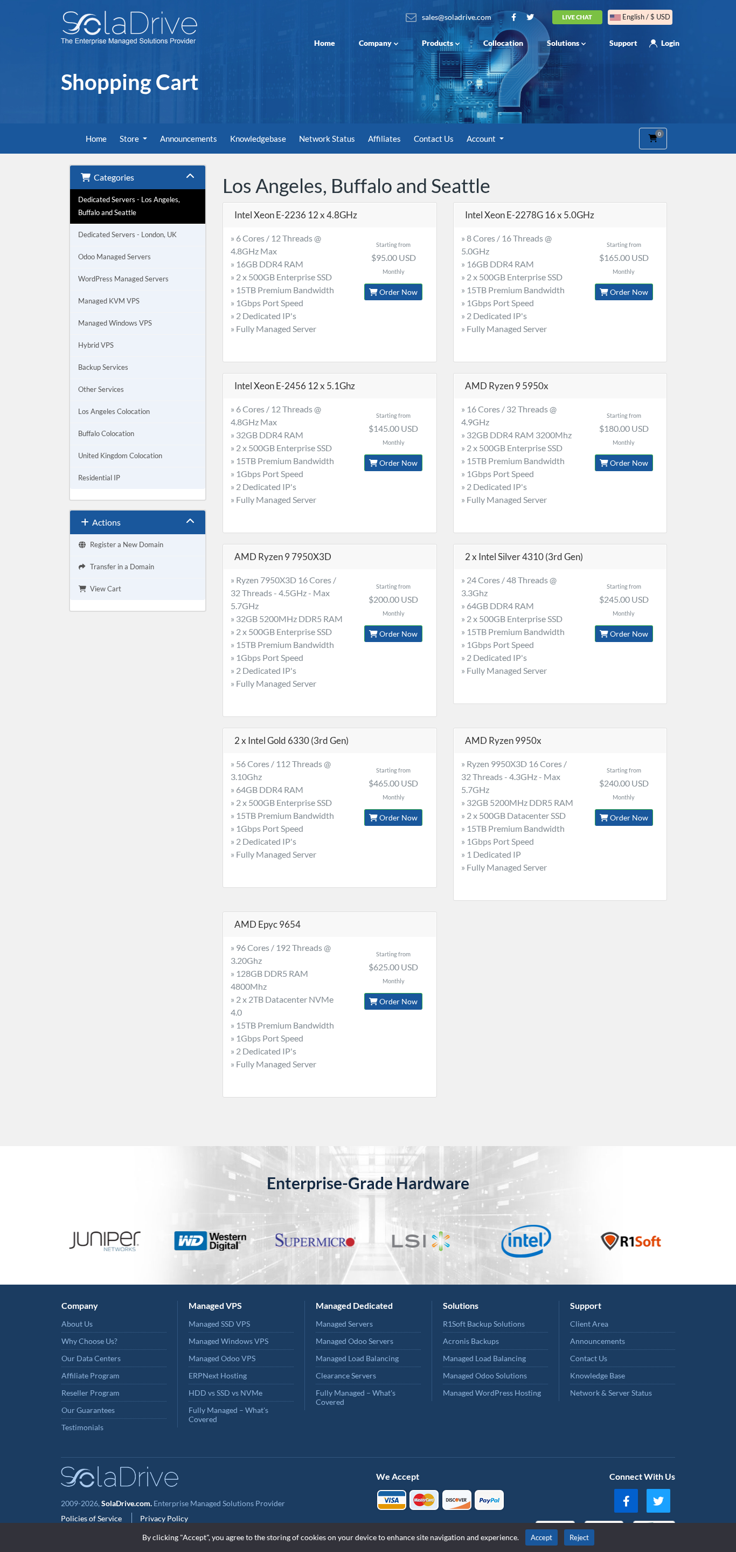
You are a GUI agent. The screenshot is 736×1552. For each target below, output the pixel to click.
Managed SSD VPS (219, 1323)
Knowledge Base (597, 1375)
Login (670, 42)
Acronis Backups (471, 1341)
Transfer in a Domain (120, 567)
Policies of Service (92, 1518)
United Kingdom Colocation (120, 456)
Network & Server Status (611, 1392)
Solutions (563, 42)
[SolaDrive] (132, 28)
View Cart (104, 589)
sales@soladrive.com (456, 17)
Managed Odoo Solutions (485, 1375)
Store (130, 138)
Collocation (503, 42)
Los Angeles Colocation (114, 412)
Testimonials (82, 1427)
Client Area (589, 1323)
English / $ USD (645, 16)
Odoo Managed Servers (114, 257)
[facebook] (626, 1501)
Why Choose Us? (89, 1341)
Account (482, 138)
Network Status (327, 138)
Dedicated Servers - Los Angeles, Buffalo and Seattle (129, 206)
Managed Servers (344, 1323)
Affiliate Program (90, 1375)
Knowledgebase (258, 138)
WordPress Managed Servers (123, 279)
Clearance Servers (346, 1375)
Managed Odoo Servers (354, 1341)
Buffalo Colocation (106, 434)
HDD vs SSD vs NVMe (225, 1392)
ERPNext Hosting (218, 1375)
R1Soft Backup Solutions (484, 1323)
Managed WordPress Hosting (492, 1392)
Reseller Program (90, 1392)
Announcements (188, 138)
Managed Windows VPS (115, 323)
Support (623, 42)
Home (324, 42)
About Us (77, 1323)
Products (437, 42)
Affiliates (384, 138)
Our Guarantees (88, 1410)
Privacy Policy (164, 1518)
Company (375, 42)
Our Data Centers (91, 1358)
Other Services (101, 389)
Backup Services (103, 367)
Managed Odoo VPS (222, 1358)
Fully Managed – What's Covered (228, 1414)
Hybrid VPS (96, 345)
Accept (541, 1537)
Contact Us (434, 138)
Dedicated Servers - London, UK (127, 235)
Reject (579, 1537)
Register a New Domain (125, 545)
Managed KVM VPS (109, 301)
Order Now (398, 291)
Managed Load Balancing (357, 1358)
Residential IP (99, 478)
